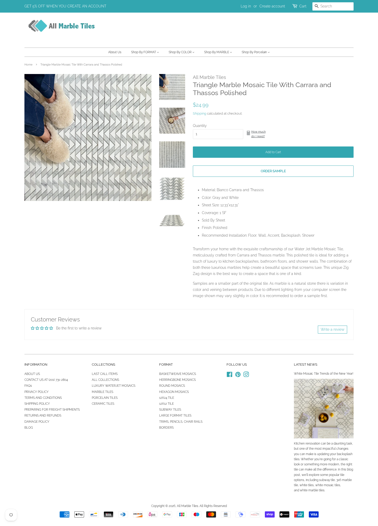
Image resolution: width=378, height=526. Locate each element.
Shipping (199, 113)
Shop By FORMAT (144, 52)
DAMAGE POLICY (36, 421)
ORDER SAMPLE (273, 171)
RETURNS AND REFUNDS (42, 415)
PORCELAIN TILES (105, 398)
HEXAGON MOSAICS (174, 392)
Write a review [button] (332, 329)
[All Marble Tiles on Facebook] (229, 375)
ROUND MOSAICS (172, 385)
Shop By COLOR (180, 52)
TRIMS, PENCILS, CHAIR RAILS (180, 421)
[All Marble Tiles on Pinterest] (238, 375)
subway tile (327, 480)
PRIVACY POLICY (36, 392)
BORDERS (166, 427)
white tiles (307, 485)
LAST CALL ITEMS (105, 374)
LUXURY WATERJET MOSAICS (113, 385)
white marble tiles (312, 490)
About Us (114, 52)
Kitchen (299, 443)
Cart (302, 6)
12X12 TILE (166, 403)
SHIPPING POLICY (37, 403)
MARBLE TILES (102, 392)
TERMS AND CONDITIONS (43, 398)
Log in (246, 6)
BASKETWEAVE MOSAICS (177, 374)
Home (28, 64)
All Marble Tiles (187, 506)
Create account (272, 6)
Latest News (305, 364)
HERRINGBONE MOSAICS (177, 380)
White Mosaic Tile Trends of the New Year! (323, 373)
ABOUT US (32, 374)
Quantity (200, 126)
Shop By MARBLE (217, 52)
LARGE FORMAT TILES (175, 415)
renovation (312, 443)
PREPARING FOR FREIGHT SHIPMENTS (52, 409)
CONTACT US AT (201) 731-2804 (46, 380)
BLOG (28, 427)
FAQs (28, 385)
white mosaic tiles (327, 485)
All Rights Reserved (213, 506)
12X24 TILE (166, 398)
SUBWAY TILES (170, 409)
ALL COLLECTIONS (105, 380)
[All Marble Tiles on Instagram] (246, 375)
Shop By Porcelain (255, 52)
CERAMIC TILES (103, 403)
